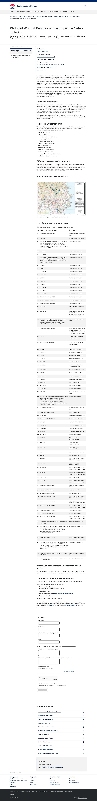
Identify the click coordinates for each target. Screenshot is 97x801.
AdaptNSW (12, 782)
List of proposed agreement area (45, 62)
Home (11, 16)
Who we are (52, 778)
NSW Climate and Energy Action (17, 778)
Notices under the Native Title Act (72, 16)
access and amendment (71, 605)
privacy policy (51, 605)
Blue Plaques (13, 786)
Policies (31, 782)
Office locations (72, 778)
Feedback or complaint (74, 782)
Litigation (32, 780)
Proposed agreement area (43, 54)
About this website (54, 777)
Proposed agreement (42, 51)
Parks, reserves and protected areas (26, 16)
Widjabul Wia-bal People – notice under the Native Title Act (21, 51)
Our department (14, 777)
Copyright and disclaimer (55, 784)
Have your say (72, 780)
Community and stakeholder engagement (54, 16)
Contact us (72, 777)
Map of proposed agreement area (45, 59)
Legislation (32, 778)
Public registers (33, 784)
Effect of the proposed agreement (46, 56)
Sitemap (12, 794)
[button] (12, 12)
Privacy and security (54, 782)
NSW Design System (82, 797)
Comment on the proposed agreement (47, 67)
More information (41, 70)
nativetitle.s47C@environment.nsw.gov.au (63, 593)
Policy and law (33, 777)
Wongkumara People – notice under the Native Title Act (20, 56)
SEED (11, 784)
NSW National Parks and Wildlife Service (18, 780)
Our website (52, 780)
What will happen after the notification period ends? (50, 64)
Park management (40, 16)
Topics (15, 16)
